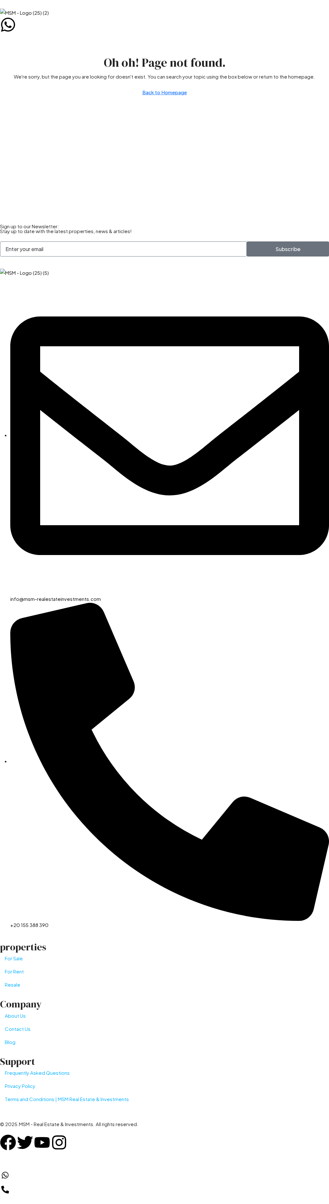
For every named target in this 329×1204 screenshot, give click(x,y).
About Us (15, 1016)
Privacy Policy (20, 1086)
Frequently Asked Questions (37, 1073)
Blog (10, 1042)
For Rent (14, 971)
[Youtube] (42, 1142)
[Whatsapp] (8, 25)
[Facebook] (8, 1142)
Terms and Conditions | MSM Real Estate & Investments (67, 1099)
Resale (12, 984)
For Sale (14, 958)
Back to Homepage (164, 92)
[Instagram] (59, 1142)
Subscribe (288, 249)
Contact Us (18, 1029)
